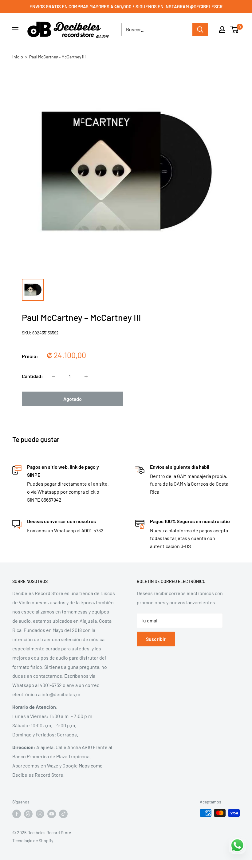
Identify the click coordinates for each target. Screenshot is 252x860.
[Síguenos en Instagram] (40, 813)
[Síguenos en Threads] (28, 813)
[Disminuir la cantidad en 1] (53, 376)
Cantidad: (32, 376)
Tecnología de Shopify (32, 840)
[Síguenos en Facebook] (16, 813)
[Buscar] (200, 29)
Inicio (17, 56)
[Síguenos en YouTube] (51, 813)
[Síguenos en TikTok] (63, 813)
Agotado (72, 399)
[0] (234, 29)
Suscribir (156, 639)
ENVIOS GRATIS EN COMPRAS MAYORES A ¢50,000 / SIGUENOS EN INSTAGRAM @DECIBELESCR (126, 6)
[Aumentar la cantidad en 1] (86, 376)
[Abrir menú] (15, 29)
